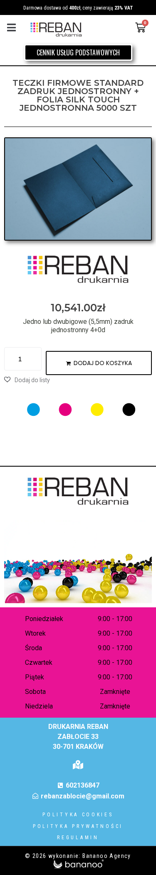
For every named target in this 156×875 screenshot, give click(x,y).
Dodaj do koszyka (103, 363)
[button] (11, 27)
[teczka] (78, 189)
